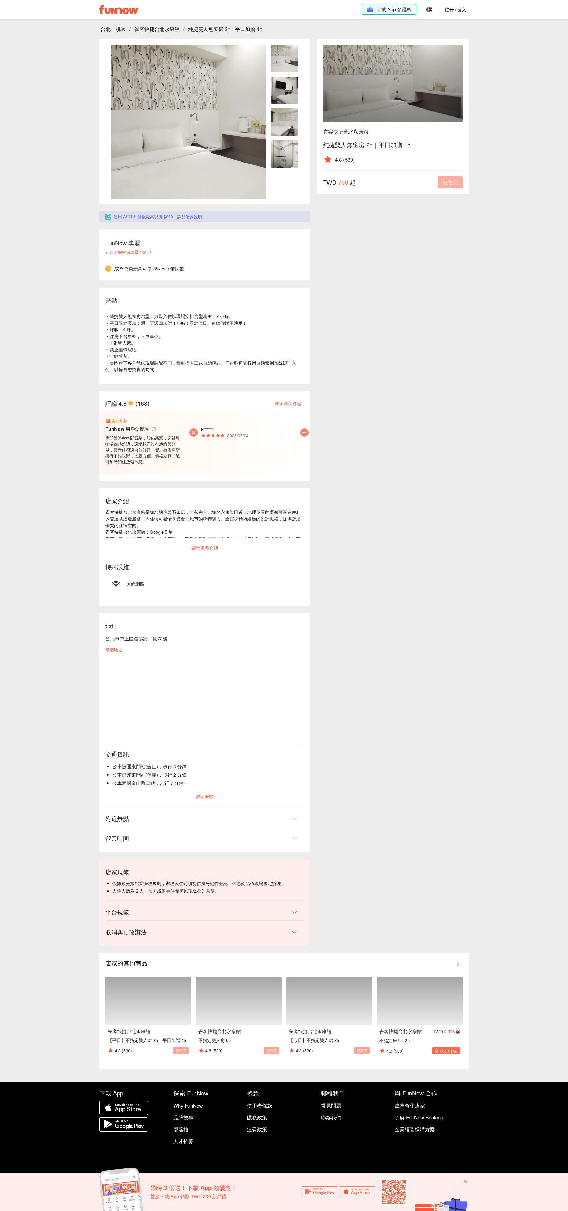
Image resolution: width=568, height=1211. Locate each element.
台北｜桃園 (113, 29)
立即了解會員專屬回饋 (126, 252)
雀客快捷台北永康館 (157, 29)
